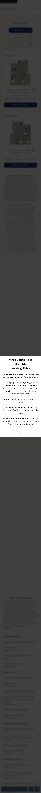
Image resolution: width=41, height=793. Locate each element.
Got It (20, 433)
